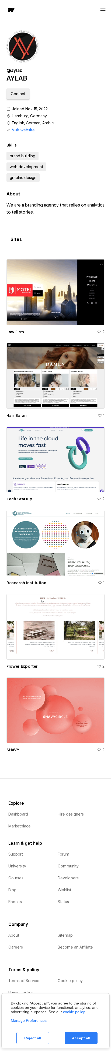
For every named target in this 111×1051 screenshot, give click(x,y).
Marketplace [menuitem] (19, 826)
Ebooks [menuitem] (15, 902)
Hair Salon (16, 415)
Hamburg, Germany (29, 116)
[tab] (16, 239)
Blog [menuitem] (12, 890)
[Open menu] (103, 9)
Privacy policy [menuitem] (20, 992)
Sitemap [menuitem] (65, 935)
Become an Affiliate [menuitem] (75, 947)
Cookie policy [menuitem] (70, 981)
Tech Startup (19, 499)
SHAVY (12, 750)
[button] (18, 93)
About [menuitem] (13, 935)
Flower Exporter (22, 666)
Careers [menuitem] (15, 947)
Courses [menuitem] (15, 878)
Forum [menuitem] (63, 854)
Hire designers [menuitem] (71, 814)
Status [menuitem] (63, 902)
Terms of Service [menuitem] (23, 981)
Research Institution (26, 583)
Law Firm (15, 332)
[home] (10, 10)
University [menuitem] (17, 866)
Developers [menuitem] (68, 878)
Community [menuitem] (68, 866)
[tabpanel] (55, 503)
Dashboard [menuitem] (18, 814)
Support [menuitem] (15, 854)
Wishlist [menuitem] (64, 890)
